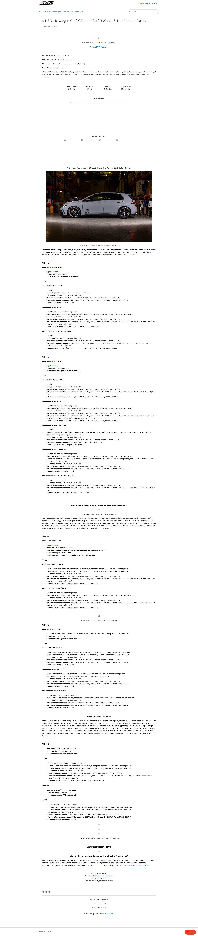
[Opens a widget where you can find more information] (190, 932)
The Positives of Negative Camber (136, 865)
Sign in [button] (154, 3)
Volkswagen (79, 11)
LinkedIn (49, 891)
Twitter (46, 891)
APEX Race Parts (44, 11)
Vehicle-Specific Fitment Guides (62, 11)
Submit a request (144, 3)
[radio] (93, 903)
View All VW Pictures (99, 47)
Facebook (43, 891)
